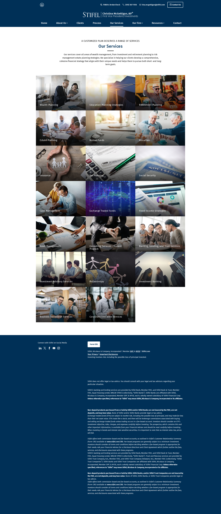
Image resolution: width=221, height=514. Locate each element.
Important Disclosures (109, 354)
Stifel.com (146, 351)
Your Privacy (93, 354)
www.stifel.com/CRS (115, 442)
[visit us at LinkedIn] (42, 5)
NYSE (138, 351)
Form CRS (94, 344)
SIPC (132, 351)
